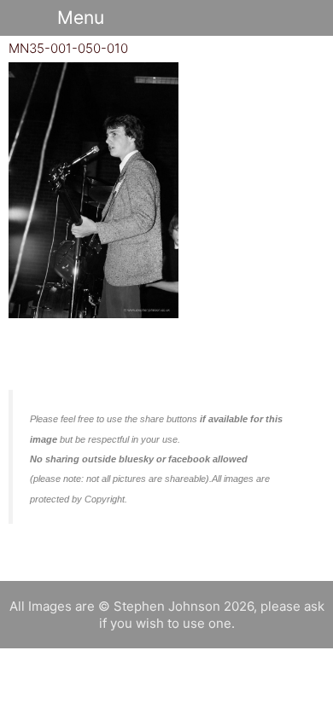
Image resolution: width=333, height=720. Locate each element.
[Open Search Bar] (295, 18)
